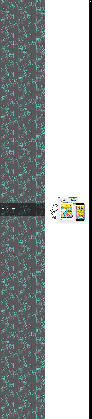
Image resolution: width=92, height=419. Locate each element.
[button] (63, 417)
